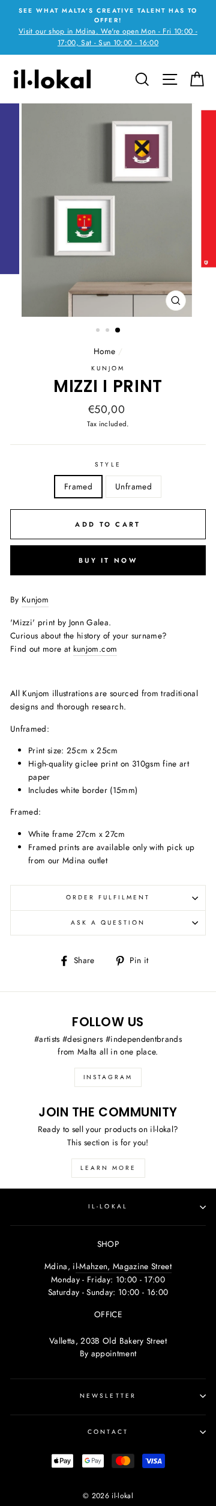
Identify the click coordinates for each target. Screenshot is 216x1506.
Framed (78, 486)
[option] (108, 27)
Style (108, 464)
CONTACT (108, 1431)
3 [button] (118, 331)
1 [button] (99, 331)
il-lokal (107, 1206)
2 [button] (109, 331)
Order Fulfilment (108, 897)
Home (104, 351)
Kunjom (108, 368)
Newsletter (108, 1395)
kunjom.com (95, 649)
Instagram (108, 1077)
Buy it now (108, 560)
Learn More (108, 1167)
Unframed (133, 486)
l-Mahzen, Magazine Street (124, 1266)
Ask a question (108, 922)
